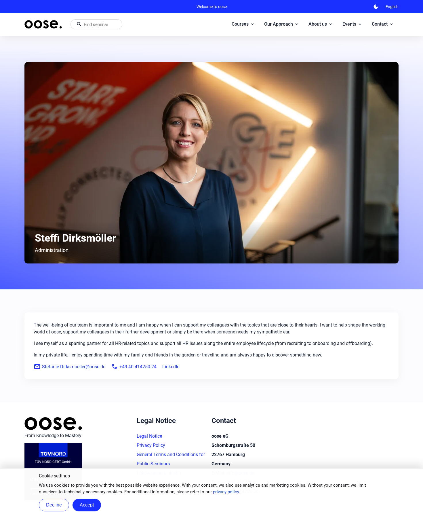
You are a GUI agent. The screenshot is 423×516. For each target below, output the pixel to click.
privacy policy (226, 491)
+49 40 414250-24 (134, 366)
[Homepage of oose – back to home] (43, 24)
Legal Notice (149, 436)
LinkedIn (171, 366)
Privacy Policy (151, 445)
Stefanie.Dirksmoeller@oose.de (69, 366)
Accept (87, 504)
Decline (54, 504)
